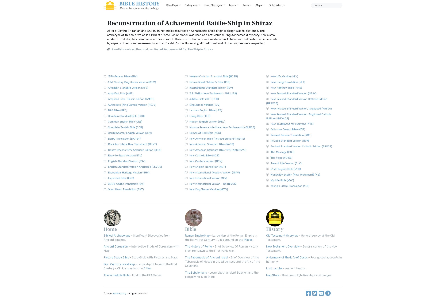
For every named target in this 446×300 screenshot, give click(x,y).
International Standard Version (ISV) (211, 87)
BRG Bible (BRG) (117, 110)
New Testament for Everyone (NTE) (292, 123)
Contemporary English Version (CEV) (130, 133)
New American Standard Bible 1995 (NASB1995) (217, 150)
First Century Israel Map (119, 264)
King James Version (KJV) (204, 104)
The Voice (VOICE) (281, 157)
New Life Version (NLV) (284, 76)
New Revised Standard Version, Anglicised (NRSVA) (301, 108)
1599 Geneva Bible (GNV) (122, 76)
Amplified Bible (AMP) (120, 93)
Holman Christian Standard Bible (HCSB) (213, 76)
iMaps (259, 5)
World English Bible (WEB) (286, 169)
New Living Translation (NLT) (288, 82)
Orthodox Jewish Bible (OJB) (288, 129)
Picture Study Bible (116, 257)
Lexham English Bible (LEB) (205, 110)
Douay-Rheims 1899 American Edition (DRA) (134, 150)
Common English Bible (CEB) (125, 121)
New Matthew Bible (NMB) (286, 87)
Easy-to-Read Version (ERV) (125, 155)
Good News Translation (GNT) (126, 189)
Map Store (272, 275)
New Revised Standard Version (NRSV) (294, 93)
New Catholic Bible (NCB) (204, 155)
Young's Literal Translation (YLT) (290, 186)
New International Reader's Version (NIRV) (214, 172)
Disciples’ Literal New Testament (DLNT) (132, 144)
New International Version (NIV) (208, 178)
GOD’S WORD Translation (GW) (126, 183)
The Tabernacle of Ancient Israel (206, 257)
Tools (246, 5)
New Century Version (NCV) (205, 161)
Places (248, 239)
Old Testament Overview (282, 235)
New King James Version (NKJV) (208, 189)
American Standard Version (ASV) (128, 87)
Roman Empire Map (197, 235)
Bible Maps (172, 5)
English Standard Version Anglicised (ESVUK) (135, 166)
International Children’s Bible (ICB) (209, 82)
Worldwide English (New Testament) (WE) (295, 174)
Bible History (276, 5)
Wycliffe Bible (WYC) (282, 180)
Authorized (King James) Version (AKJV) (132, 104)
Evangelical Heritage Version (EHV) (128, 172)
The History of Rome (198, 246)
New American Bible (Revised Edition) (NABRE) (217, 138)
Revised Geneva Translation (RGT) (291, 135)
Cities (147, 268)
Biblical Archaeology (117, 235)
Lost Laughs (274, 268)
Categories (191, 5)
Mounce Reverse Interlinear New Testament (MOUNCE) (222, 127)
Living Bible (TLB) (199, 116)
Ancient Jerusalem (116, 246)
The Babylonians (196, 272)
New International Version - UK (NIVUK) (213, 183)
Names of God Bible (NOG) (205, 133)
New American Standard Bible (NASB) (211, 144)
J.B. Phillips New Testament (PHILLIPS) (213, 93)
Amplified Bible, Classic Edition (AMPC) (131, 99)
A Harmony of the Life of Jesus (287, 257)
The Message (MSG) (282, 152)
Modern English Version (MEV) (207, 121)
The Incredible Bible (116, 275)
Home (110, 229)
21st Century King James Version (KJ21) (132, 82)
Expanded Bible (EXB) (121, 178)
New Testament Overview (283, 246)
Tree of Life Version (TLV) (286, 163)
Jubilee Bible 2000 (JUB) (204, 99)
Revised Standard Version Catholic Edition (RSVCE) (301, 146)
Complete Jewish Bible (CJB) (125, 127)
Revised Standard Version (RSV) (290, 140)
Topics (232, 5)
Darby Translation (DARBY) (124, 138)
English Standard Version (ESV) (126, 161)
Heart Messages (213, 5)
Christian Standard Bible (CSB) (126, 116)
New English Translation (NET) (207, 166)
